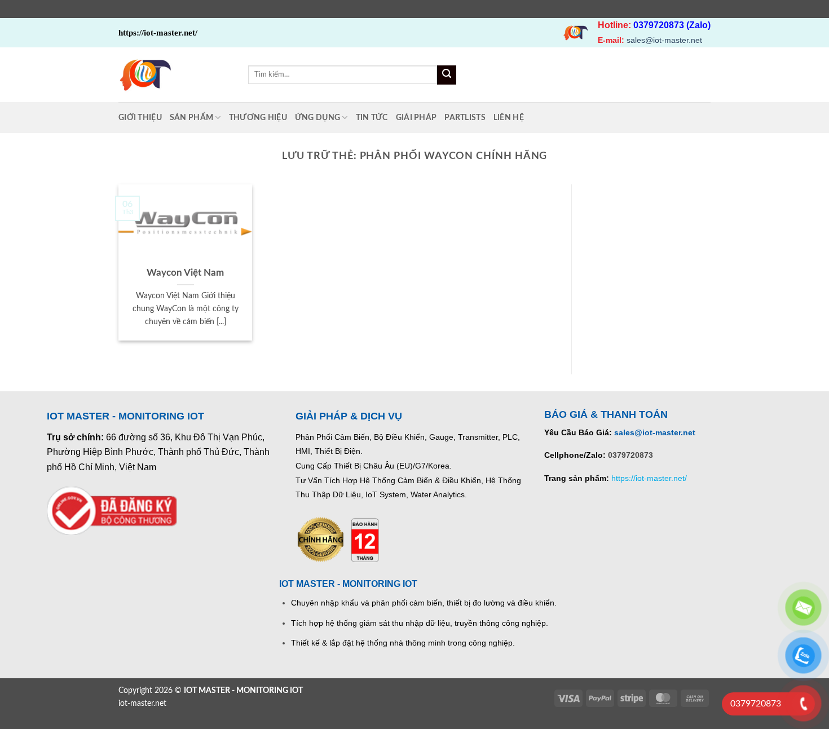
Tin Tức (372, 117)
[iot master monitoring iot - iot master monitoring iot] (174, 74)
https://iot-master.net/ (649, 478)
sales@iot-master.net (664, 40)
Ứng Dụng (317, 117)
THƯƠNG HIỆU (258, 117)
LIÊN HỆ (508, 117)
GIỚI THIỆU (140, 117)
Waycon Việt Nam (185, 272)
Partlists (465, 117)
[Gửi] (446, 75)
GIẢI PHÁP (416, 117)
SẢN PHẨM (191, 117)
